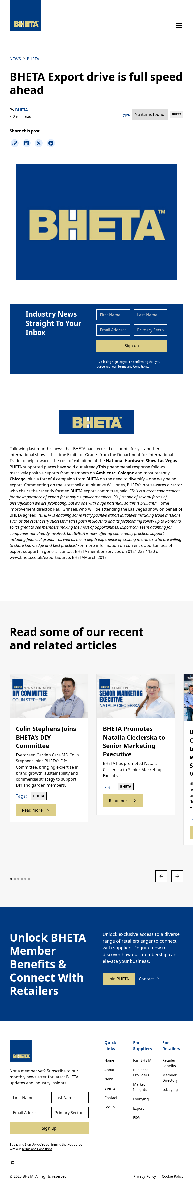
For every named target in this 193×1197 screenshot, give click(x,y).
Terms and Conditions (133, 366)
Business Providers (141, 1072)
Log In (109, 1107)
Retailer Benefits (169, 1063)
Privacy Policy (144, 1176)
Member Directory (170, 1078)
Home (109, 1060)
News (109, 1079)
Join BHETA (119, 979)
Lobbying (141, 1098)
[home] (25, 15)
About (109, 1069)
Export (138, 1108)
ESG (136, 1117)
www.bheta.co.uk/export (33, 557)
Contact (110, 1097)
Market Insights (140, 1087)
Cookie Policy (172, 1176)
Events (109, 1088)
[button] (178, 25)
